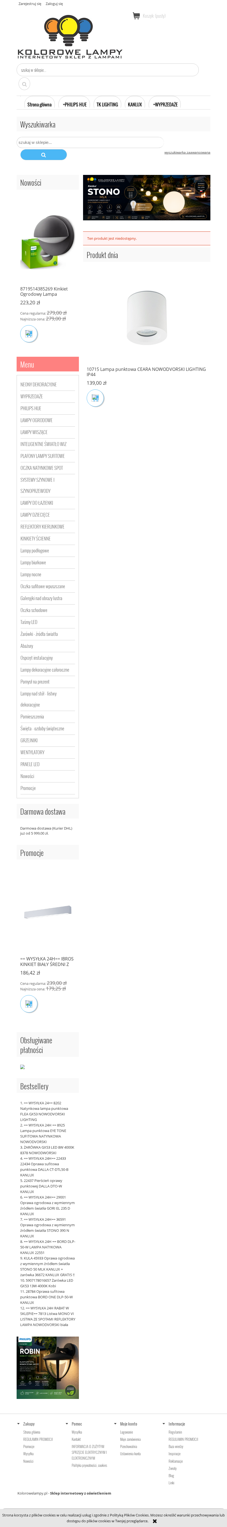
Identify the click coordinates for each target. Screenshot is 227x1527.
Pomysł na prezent (35, 681)
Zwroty (173, 1468)
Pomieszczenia (32, 716)
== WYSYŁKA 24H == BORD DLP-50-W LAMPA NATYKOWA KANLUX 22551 (47, 1247)
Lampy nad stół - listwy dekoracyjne (38, 699)
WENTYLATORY (32, 752)
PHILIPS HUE (30, 408)
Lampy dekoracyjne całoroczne (44, 669)
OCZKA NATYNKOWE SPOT (41, 467)
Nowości (27, 776)
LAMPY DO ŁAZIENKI (36, 502)
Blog (171, 1475)
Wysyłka (28, 1453)
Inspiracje (174, 1453)
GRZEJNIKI (29, 740)
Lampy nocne (30, 574)
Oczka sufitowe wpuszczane (42, 586)
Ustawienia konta (130, 1453)
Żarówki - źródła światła (39, 633)
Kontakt (76, 1439)
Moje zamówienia (130, 1439)
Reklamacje (176, 1461)
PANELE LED (30, 764)
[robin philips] (48, 1367)
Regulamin (175, 1432)
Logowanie (126, 1432)
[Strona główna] (71, 35)
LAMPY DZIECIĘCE (35, 514)
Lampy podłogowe (34, 550)
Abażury (26, 645)
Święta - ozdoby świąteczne (42, 728)
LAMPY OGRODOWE (36, 420)
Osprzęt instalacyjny (36, 657)
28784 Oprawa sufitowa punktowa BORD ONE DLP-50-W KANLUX (46, 1297)
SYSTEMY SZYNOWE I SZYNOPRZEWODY (37, 485)
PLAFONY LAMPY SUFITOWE (42, 455)
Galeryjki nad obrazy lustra (41, 598)
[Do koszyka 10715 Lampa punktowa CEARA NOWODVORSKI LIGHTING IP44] (95, 398)
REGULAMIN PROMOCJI (38, 1439)
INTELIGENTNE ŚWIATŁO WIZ (43, 443)
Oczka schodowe (33, 609)
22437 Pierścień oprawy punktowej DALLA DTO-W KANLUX (41, 1186)
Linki (171, 1482)
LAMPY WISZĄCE (34, 432)
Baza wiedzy (176, 1446)
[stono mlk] (146, 197)
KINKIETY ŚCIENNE (35, 538)
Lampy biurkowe (33, 562)
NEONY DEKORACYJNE (38, 384)
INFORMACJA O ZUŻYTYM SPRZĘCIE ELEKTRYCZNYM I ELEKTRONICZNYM (89, 1452)
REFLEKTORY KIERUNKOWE (42, 526)
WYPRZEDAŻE (31, 396)
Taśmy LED (28, 621)
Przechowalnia (128, 1446)
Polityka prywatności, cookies (89, 1465)
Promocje (28, 787)
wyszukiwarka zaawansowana (187, 152)
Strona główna (31, 1432)
